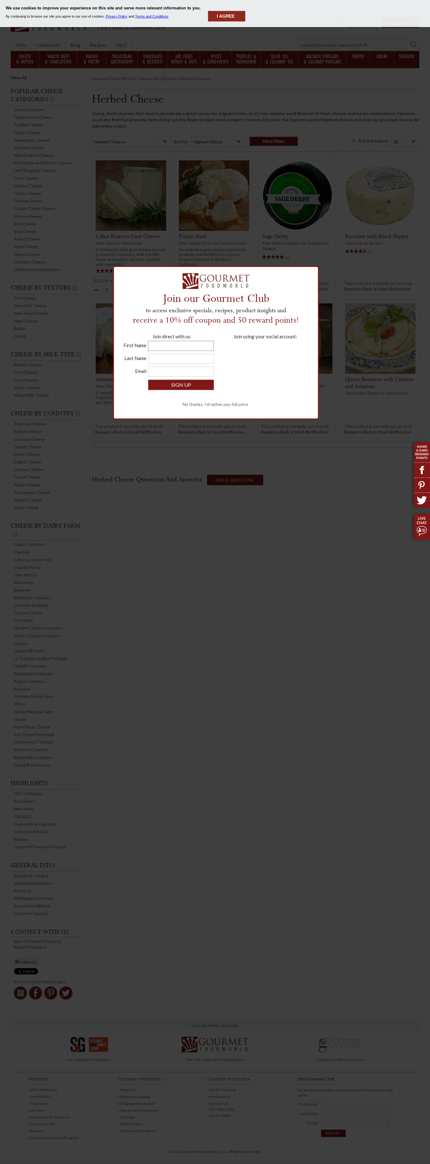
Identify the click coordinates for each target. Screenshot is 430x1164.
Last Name (135, 358)
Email (140, 371)
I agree (226, 16)
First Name (134, 345)
